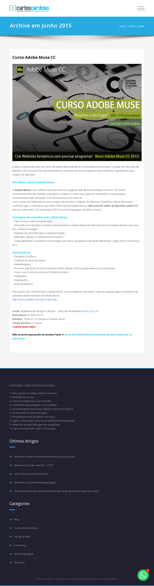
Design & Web (22, 536)
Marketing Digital (23, 553)
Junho (141, 26)
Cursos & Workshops (26, 528)
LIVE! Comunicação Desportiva (31, 474)
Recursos (19, 562)
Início (122, 26)
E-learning (20, 545)
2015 (132, 26)
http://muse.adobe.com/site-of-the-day (34, 299)
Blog (16, 519)
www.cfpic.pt (90, 311)
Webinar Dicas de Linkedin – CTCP (33, 465)
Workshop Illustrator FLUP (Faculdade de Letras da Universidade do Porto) (56, 491)
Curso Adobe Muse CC (34, 57)
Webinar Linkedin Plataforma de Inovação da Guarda (44, 456)
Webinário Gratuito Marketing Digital (34, 482)
